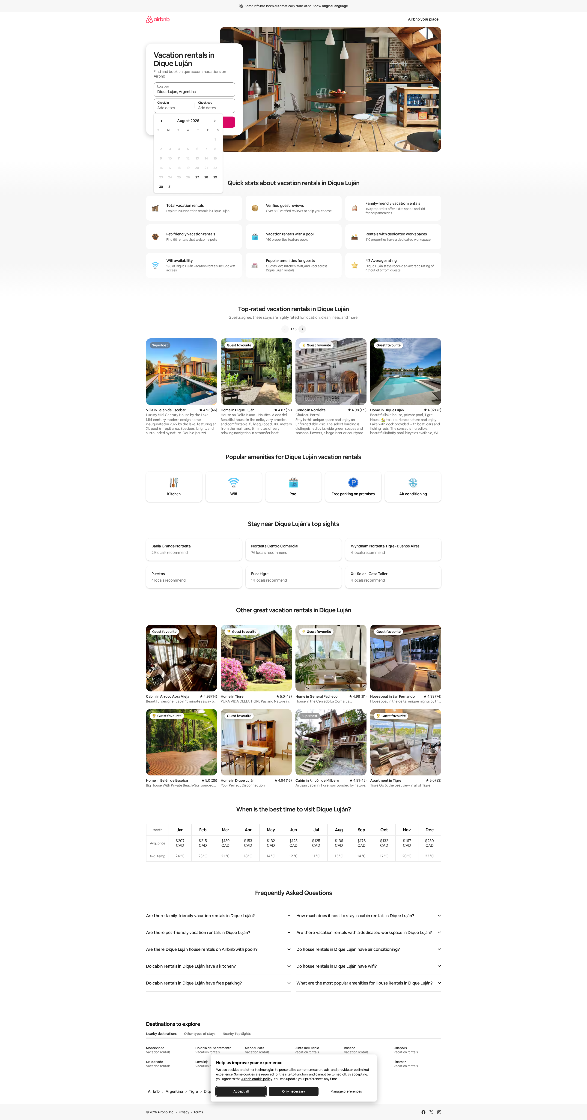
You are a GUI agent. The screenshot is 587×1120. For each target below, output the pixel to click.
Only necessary (293, 1091)
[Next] (302, 329)
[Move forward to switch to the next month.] (214, 121)
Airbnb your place (423, 19)
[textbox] (174, 108)
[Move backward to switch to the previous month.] (161, 121)
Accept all (241, 1091)
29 (215, 177)
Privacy (184, 1112)
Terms (198, 1112)
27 (197, 177)
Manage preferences (346, 1091)
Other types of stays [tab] (199, 1034)
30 (161, 187)
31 (170, 187)
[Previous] (285, 329)
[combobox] (194, 91)
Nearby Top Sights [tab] (237, 1034)
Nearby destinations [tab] (161, 1034)
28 (206, 177)
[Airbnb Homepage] (158, 19)
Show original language (330, 6)
